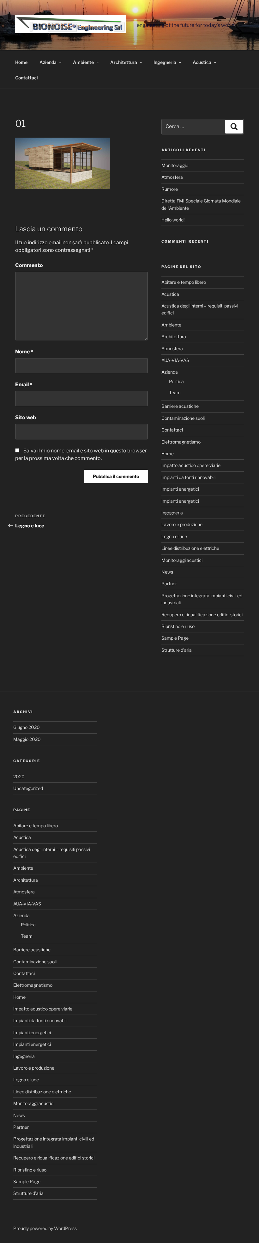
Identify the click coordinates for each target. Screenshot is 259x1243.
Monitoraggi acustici (181, 560)
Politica (176, 381)
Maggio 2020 (27, 739)
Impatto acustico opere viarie (190, 465)
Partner (169, 583)
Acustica (202, 62)
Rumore (169, 189)
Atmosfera (172, 177)
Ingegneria (165, 62)
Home (21, 62)
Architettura (123, 62)
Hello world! (172, 219)
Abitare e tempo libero (183, 282)
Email (23, 385)
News (167, 572)
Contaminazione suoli (183, 418)
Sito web (25, 417)
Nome (24, 352)
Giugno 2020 (26, 727)
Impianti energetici (180, 489)
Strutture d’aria (176, 650)
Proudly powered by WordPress (45, 1228)
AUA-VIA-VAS (175, 360)
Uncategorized (28, 788)
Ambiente (83, 62)
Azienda (48, 62)
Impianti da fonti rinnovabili (188, 477)
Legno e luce (174, 536)
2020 (19, 776)
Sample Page (175, 638)
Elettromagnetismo (181, 441)
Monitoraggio (174, 165)
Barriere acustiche (180, 406)
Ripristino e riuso (178, 626)
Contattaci (26, 77)
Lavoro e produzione (181, 524)
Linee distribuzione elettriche (190, 548)
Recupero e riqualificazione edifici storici (202, 614)
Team (175, 392)
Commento (29, 265)
